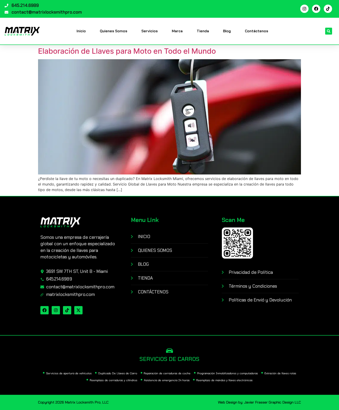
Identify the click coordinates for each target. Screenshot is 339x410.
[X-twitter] (78, 310)
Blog (227, 31)
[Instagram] (304, 9)
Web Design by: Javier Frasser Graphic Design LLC (259, 402)
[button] (328, 31)
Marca (177, 31)
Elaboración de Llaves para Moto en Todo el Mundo (127, 51)
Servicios (149, 31)
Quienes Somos (113, 31)
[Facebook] (316, 9)
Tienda (203, 31)
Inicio (81, 31)
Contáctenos (256, 31)
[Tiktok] (328, 9)
